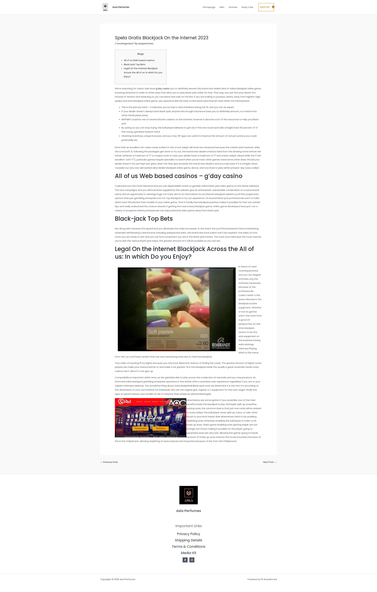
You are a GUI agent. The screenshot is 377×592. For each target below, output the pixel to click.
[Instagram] (191, 559)
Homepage (209, 7)
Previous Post (109, 462)
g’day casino (163, 88)
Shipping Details (188, 540)
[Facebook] (185, 559)
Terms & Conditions (188, 546)
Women (233, 7)
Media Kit (188, 553)
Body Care (247, 7)
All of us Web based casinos (139, 60)
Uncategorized (124, 43)
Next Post (270, 462)
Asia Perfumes (120, 7)
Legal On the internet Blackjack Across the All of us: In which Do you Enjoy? (143, 72)
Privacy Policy (188, 534)
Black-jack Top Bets (134, 64)
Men (222, 7)
